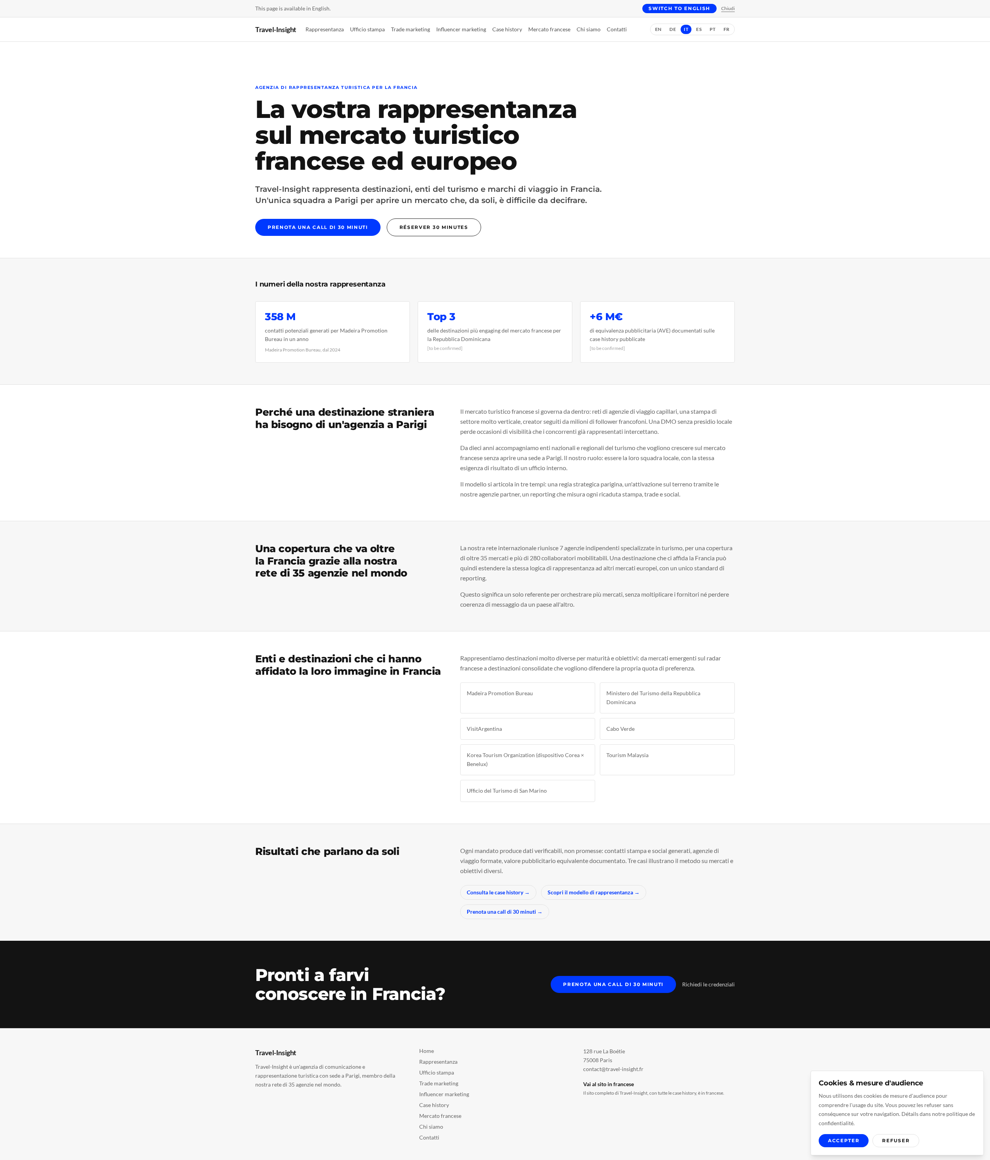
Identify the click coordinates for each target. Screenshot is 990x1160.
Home (426, 1050)
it (686, 29)
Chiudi (728, 8)
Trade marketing (410, 29)
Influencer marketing (461, 29)
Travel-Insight (275, 29)
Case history (507, 29)
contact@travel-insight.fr (613, 1069)
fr (727, 29)
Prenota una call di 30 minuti (318, 227)
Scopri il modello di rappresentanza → (594, 892)
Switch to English (679, 8)
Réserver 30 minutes (433, 227)
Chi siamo (589, 29)
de (672, 29)
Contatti (617, 29)
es (699, 29)
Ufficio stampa (367, 29)
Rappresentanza (325, 29)
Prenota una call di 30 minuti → (505, 911)
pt (713, 29)
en (658, 29)
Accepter (843, 1140)
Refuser (896, 1140)
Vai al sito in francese (608, 1084)
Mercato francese (549, 29)
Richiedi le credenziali (708, 984)
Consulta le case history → (498, 892)
